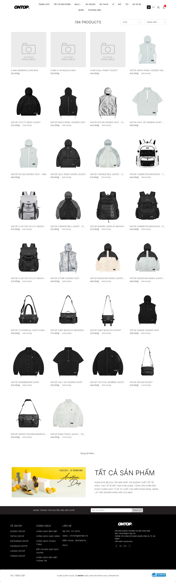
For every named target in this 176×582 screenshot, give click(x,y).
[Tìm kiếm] (158, 7)
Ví (113, 4)
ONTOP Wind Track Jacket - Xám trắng (68, 434)
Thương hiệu (94, 10)
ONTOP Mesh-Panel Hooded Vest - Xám (147, 70)
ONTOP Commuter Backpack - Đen (147, 226)
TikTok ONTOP (17, 536)
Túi (126, 4)
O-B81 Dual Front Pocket (104, 70)
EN (153, 7)
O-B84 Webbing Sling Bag (24, 70)
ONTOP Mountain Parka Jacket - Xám (147, 278)
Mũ (119, 4)
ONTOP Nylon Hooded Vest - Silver (108, 122)
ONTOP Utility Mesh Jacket (26, 122)
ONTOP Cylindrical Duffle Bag (28, 330)
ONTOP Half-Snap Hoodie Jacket (68, 174)
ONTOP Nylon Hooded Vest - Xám (28, 174)
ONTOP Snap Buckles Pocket (105, 330)
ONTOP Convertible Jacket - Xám (108, 174)
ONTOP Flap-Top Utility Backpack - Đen (28, 278)
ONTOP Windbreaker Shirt (25, 382)
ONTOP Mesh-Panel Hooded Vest (68, 122)
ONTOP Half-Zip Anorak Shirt (66, 382)
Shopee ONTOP (17, 531)
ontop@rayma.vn (79, 536)
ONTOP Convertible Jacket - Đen (68, 226)
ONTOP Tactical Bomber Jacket (107, 382)
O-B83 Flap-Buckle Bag (63, 70)
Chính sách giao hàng (48, 536)
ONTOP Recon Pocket (141, 382)
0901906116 (80, 540)
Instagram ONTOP (19, 541)
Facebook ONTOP (19, 546)
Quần (81, 10)
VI (149, 7)
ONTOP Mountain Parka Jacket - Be (108, 278)
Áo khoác (90, 4)
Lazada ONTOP (17, 551)
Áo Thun (104, 4)
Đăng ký (137, 510)
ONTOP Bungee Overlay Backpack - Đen (108, 226)
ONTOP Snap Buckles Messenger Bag (68, 330)
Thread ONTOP (17, 556)
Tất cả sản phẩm (62, 4)
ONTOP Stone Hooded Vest (64, 278)
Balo (77, 4)
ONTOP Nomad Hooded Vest (144, 330)
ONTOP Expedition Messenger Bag (28, 434)
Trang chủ (44, 4)
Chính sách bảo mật (46, 531)
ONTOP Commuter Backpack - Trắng (147, 174)
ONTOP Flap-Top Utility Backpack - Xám (28, 226)
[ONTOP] (22, 7)
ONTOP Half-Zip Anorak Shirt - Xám (147, 122)
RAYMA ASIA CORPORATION (108, 576)
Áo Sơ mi (137, 4)
